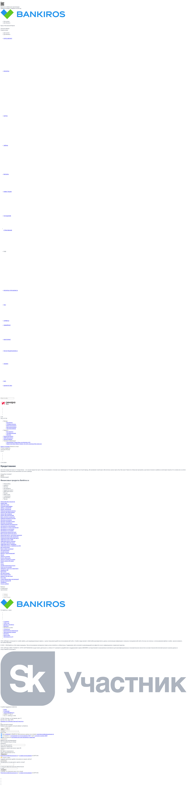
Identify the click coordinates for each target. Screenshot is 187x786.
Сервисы (6, 320)
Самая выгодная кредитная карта (10, 538)
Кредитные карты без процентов (9, 536)
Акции (2, 555)
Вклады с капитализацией (8, 553)
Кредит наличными (6, 509)
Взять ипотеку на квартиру (8, 517)
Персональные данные (10, 632)
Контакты (6, 633)
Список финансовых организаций (10, 579)
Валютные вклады (11, 425)
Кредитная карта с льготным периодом (11, 535)
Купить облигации (5, 558)
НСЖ (2, 562)
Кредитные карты (8, 436)
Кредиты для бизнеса (11, 290)
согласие (7, 734)
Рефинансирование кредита (8, 510)
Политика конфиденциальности (9, 755)
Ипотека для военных (6, 523)
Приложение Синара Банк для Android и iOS (18, 442)
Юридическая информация (11, 630)
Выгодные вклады (11, 427)
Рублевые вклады (11, 424)
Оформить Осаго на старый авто (9, 568)
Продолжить (4, 739)
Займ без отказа (5, 504)
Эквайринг (7, 325)
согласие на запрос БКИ (40, 735)
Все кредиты (9, 431)
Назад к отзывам (5, 446)
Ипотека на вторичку (6, 520)
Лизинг (6, 363)
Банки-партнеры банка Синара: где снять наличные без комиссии (24, 443)
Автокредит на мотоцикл (7, 529)
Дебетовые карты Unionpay (8, 541)
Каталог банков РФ (6, 580)
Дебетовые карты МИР (7, 539)
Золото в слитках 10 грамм (8, 559)
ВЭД (5, 381)
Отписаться (7, 629)
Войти (2, 749)
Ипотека (8, 434)
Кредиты (6, 71)
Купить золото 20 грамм (7, 561)
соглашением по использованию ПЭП (20, 735)
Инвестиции (8, 191)
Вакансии (6, 626)
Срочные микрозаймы (6, 506)
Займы (6, 145)
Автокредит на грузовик (7, 530)
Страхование (8, 230)
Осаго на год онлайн (6, 567)
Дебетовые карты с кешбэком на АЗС (11, 545)
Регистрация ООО (6, 574)
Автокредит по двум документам (9, 527)
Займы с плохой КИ (6, 507)
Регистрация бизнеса (11, 350)
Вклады (6, 174)
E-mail (2, 768)
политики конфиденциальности (45, 734)
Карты (6, 115)
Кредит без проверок (6, 514)
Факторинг (7, 339)
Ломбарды (3, 582)
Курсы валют (8, 38)
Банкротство (8, 385)
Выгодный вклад (5, 547)
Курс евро (3, 577)
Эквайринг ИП (4, 570)
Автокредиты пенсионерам (8, 526)
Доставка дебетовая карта (8, 542)
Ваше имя (3, 732)
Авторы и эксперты (9, 624)
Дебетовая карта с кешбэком (8, 544)
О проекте (6, 621)
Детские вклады (5, 550)
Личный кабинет (8, 439)
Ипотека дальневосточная (8, 521)
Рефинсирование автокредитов (9, 524)
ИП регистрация (5, 573)
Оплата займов (5, 583)
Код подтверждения (6, 745)
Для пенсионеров (11, 428)
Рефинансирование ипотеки (8, 518)
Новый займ (4, 503)
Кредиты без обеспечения (8, 512)
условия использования (25, 755)
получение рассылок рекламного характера (23, 737)
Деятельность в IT (8, 636)
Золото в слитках (5, 556)
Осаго (2, 564)
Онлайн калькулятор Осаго (8, 565)
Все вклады (9, 422)
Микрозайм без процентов (8, 501)
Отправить (3, 769)
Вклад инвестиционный (7, 548)
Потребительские (11, 433)
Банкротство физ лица (7, 576)
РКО (5, 304)
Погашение (7, 215)
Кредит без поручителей (7, 515)
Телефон (3, 731)
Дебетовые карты (8, 437)
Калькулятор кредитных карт (8, 532)
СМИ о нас (6, 623)
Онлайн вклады (5, 552)
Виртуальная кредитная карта (9, 533)
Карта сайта (7, 635)
